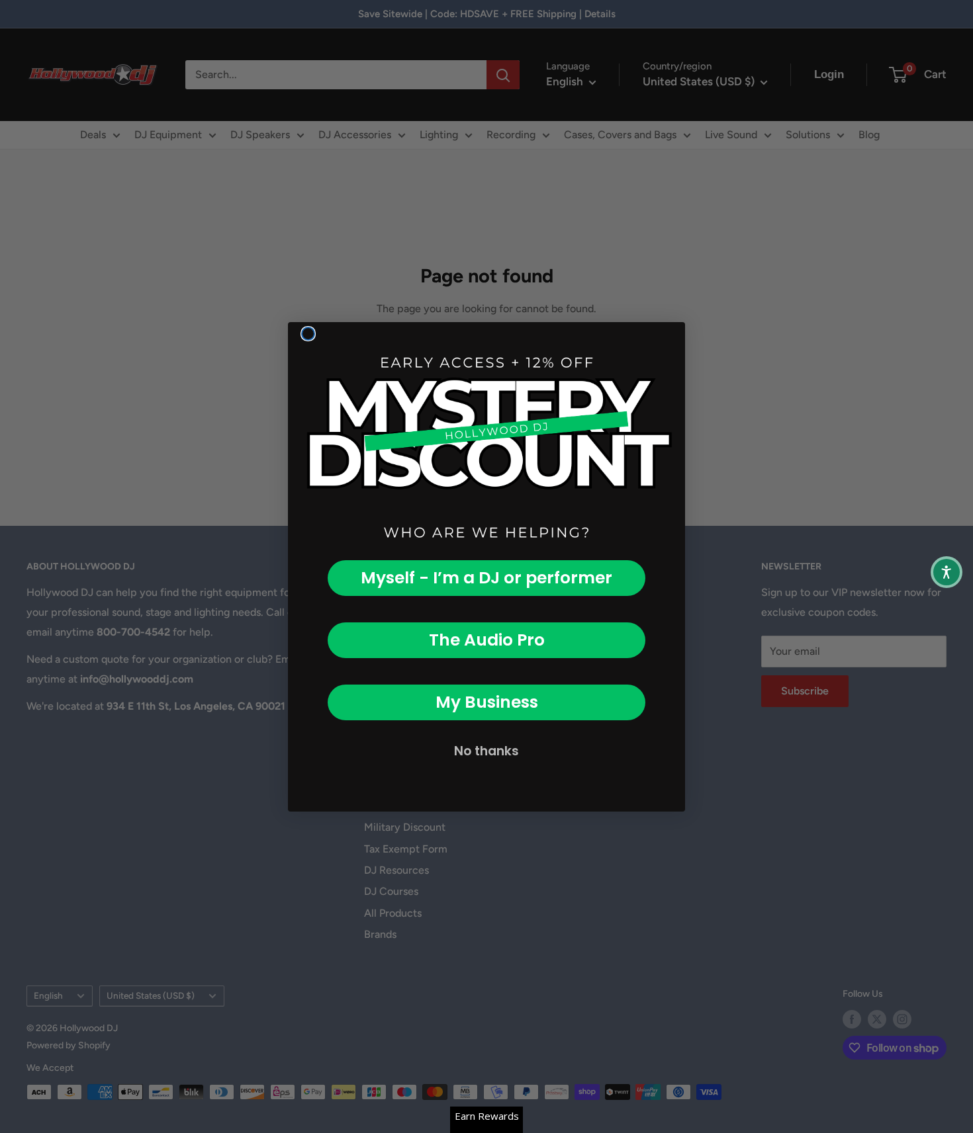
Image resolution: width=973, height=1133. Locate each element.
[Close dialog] (308, 333)
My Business (487, 702)
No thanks (486, 751)
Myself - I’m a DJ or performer (486, 577)
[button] (946, 572)
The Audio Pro (487, 639)
